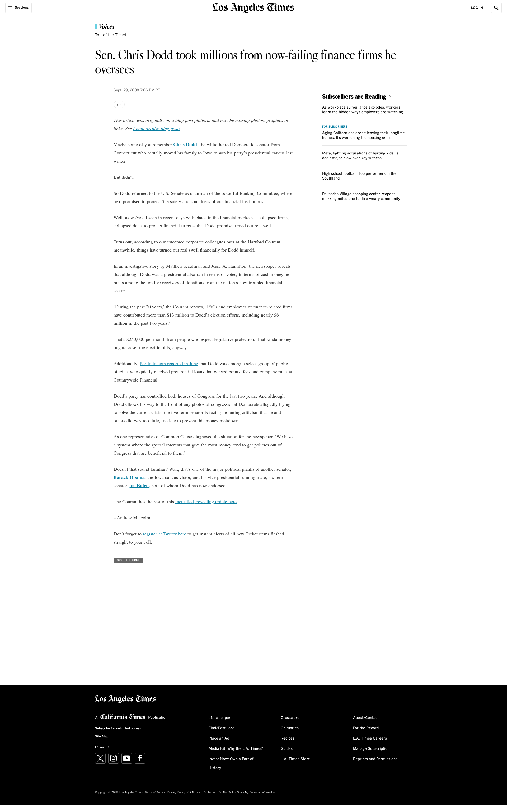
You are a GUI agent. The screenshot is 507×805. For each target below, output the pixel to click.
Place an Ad (219, 738)
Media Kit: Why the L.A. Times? (236, 749)
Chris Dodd (185, 144)
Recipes (287, 738)
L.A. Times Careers (370, 738)
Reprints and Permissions (375, 759)
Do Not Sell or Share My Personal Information (247, 792)
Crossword (290, 718)
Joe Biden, (139, 485)
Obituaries (290, 728)
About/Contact (366, 718)
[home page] (253, 7)
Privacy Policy (176, 792)
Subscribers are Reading (354, 96)
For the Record (366, 728)
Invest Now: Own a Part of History (231, 763)
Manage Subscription (371, 749)
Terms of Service (155, 792)
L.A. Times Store (295, 759)
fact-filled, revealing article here (206, 501)
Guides (287, 749)
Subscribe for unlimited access (118, 728)
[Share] (119, 104)
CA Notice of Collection (202, 792)
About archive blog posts (156, 128)
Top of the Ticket (110, 35)
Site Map (101, 736)
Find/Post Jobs (221, 728)
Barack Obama (129, 477)
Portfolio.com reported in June (169, 363)
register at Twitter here (164, 533)
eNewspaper (220, 718)
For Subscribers (335, 126)
